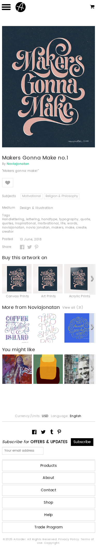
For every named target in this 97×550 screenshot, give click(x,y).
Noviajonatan (18, 164)
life (63, 223)
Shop (48, 502)
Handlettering (13, 219)
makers (57, 227)
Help (48, 515)
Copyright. (52, 543)
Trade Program (48, 527)
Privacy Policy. (69, 539)
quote (85, 219)
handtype (49, 219)
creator (8, 231)
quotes (7, 223)
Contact (48, 490)
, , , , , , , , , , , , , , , (46, 225)
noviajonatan (13, 227)
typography (69, 219)
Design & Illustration (36, 208)
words (72, 223)
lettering (33, 219)
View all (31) (72, 308)
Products (48, 466)
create (81, 227)
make (69, 227)
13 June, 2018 (31, 240)
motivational (48, 223)
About (48, 478)
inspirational (25, 223)
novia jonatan (38, 227)
